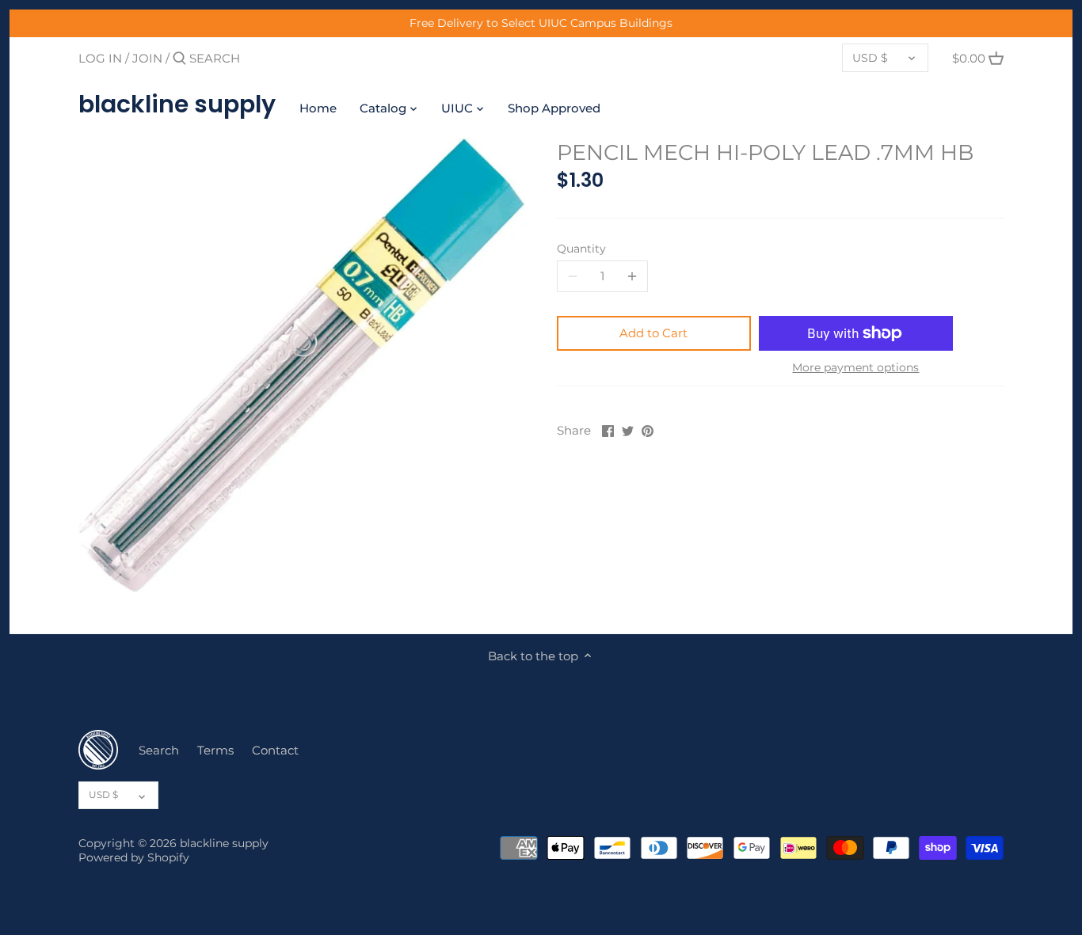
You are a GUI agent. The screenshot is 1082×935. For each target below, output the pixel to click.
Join (147, 58)
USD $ (870, 57)
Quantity (581, 248)
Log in (100, 58)
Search (159, 750)
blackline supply (177, 104)
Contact (275, 750)
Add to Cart (653, 332)
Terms (215, 750)
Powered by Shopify (133, 857)
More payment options (855, 368)
